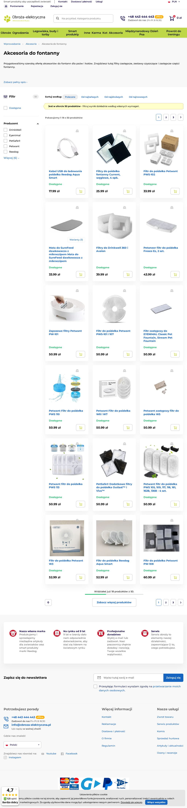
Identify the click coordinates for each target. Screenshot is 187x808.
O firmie (107, 738)
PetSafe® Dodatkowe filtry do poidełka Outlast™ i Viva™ (114, 487)
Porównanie (17, 6)
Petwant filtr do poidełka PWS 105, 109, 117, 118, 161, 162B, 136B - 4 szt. (160, 487)
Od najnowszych (138, 97)
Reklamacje (109, 723)
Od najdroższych (113, 97)
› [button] (15, 82)
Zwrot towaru (165, 716)
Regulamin (108, 745)
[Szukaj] (58, 18)
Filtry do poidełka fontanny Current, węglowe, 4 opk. (108, 174)
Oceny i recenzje (167, 752)
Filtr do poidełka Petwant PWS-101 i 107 (113, 332)
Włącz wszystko (156, 802)
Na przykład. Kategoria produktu (81, 18)
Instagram (15, 757)
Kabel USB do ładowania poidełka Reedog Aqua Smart (65, 174)
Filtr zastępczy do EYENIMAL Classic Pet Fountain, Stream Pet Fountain (158, 336)
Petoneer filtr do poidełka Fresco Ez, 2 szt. (161, 249)
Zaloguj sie (56, 6)
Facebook (71, 753)
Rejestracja (37, 6)
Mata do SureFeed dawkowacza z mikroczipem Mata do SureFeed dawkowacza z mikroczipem (66, 254)
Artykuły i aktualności (170, 745)
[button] (77, 131)
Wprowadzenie (12, 43)
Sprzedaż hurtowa (168, 738)
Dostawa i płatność (81, 1)
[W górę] (48, 602)
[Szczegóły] (80, 191)
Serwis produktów (168, 723)
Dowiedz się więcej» (131, 802)
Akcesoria (31, 43)
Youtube (51, 753)
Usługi (99, 1)
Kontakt (62, 1)
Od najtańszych (89, 97)
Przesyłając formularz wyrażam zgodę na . (140, 688)
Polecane (70, 97)
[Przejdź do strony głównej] (25, 18)
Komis (161, 731)
